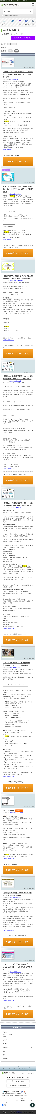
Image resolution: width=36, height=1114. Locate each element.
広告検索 (24, 1068)
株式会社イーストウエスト (17, 812)
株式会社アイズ (16, 1091)
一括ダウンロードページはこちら (22, 38)
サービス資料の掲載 (18, 1081)
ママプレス (15, 1100)
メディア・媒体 (8, 1034)
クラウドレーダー (7, 1098)
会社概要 (4, 1095)
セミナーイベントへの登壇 (19, 1085)
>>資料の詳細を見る (8, 149)
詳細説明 (3, 51)
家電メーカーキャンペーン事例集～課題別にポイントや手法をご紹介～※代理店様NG (18, 189)
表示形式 (3, 47)
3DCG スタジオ (13, 810)
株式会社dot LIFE (15, 667)
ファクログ (30, 1100)
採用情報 (10, 1095)
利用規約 (22, 1073)
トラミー (15, 1098)
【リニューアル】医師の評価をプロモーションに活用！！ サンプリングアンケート (18, 967)
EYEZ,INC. (19, 1112)
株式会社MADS (14, 79)
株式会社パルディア (15, 194)
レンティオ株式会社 (15, 381)
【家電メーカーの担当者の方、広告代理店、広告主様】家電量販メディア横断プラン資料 (18, 74)
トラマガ (23, 1098)
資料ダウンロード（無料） (19, 161)
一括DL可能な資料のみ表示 (11, 15)
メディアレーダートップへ (9, 1068)
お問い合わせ (30, 1073)
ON (10, 51)
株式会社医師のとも (15, 897)
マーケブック (6, 1100)
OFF (16, 51)
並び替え (3, 44)
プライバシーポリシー (21, 1095)
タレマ (29, 1098)
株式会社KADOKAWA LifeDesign (19, 281)
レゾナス (5, 1102)
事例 (5, 1036)
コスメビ (23, 1100)
